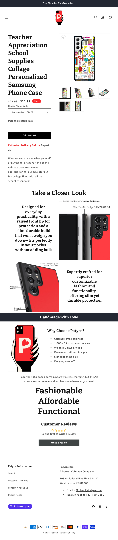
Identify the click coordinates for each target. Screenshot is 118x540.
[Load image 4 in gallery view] (91, 93)
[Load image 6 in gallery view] (65, 106)
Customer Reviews (18, 480)
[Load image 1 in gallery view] (65, 93)
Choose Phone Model (18, 106)
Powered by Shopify (66, 532)
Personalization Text (20, 121)
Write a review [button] (59, 442)
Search (12, 473)
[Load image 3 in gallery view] (78, 93)
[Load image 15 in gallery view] (78, 106)
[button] (6, 17)
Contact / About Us (18, 487)
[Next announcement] (111, 3)
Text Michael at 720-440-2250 (85, 495)
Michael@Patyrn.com (89, 490)
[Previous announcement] (6, 3)
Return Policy (15, 495)
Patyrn (54, 532)
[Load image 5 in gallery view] (104, 93)
